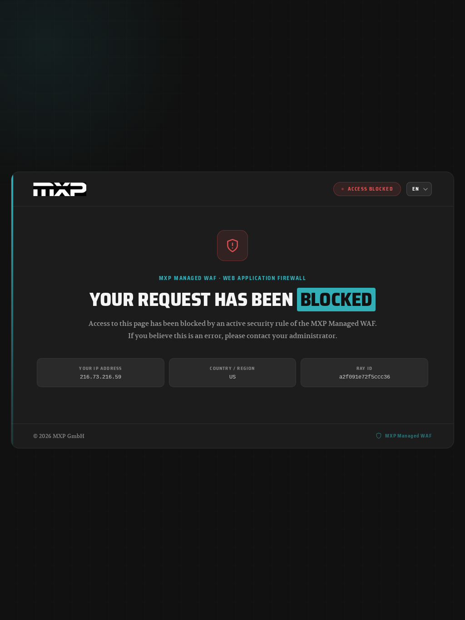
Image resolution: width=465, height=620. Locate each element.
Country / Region (232, 368)
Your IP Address (100, 368)
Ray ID (364, 368)
